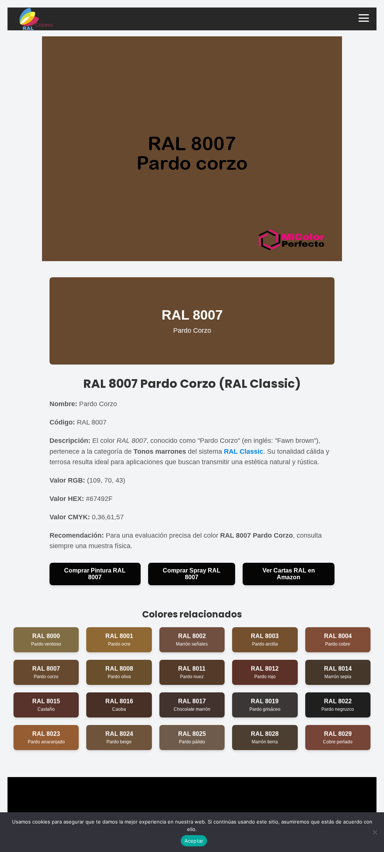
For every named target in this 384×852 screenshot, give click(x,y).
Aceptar (194, 841)
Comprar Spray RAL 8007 (191, 573)
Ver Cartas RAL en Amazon (288, 573)
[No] (374, 832)
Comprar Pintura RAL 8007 (95, 573)
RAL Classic (243, 451)
